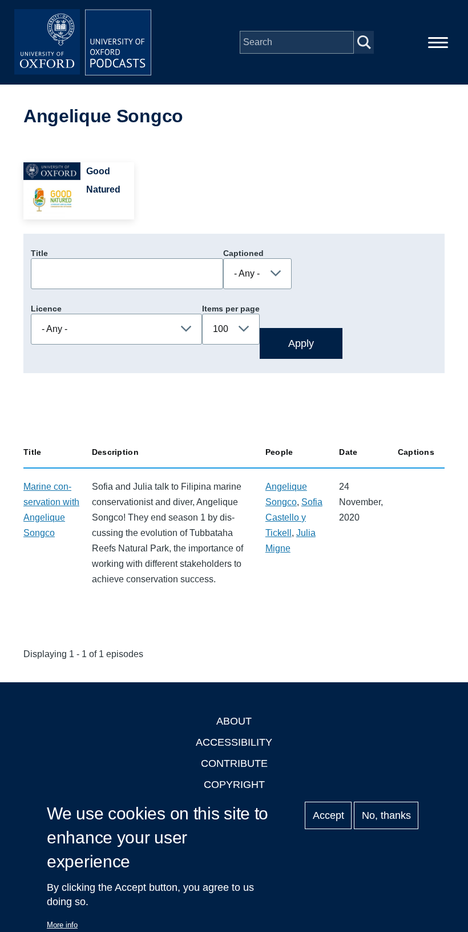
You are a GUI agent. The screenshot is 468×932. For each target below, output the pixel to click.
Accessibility (234, 742)
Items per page (231, 308)
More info (62, 925)
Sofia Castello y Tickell (293, 517)
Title (39, 253)
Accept (328, 815)
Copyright (234, 784)
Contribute (234, 763)
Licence (46, 308)
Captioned (243, 253)
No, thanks (386, 815)
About (234, 721)
